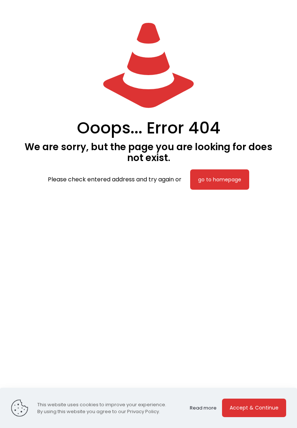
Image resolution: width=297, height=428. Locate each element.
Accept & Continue (254, 407)
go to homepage (219, 179)
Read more (203, 407)
